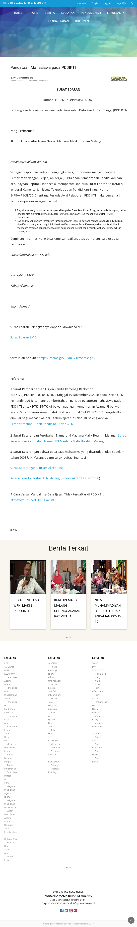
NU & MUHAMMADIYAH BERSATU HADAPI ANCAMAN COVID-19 (108, 611)
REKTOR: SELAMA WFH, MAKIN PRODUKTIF (26, 605)
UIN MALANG (24, 3)
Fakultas (114, 12)
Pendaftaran (58, 21)
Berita (50, 12)
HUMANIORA (10, 839)
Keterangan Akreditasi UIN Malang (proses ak (43, 478)
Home (18, 12)
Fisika (97, 684)
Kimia (97, 680)
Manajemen (56, 744)
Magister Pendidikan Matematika (10, 804)
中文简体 (121, 3)
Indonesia (81, 3)
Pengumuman (91, 12)
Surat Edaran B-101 (24, 337)
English (95, 3)
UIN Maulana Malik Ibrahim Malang (71, 923)
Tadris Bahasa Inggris (8, 758)
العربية (108, 3)
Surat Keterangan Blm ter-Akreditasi (36, 468)
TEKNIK (95, 733)
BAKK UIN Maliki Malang (22, 77)
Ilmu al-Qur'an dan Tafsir (51, 719)
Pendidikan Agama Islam (10, 681)
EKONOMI (53, 740)
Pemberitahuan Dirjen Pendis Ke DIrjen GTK (41, 424)
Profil (33, 12)
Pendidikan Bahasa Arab (10, 719)
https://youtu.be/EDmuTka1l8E (32, 500)
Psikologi (55, 765)
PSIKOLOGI (53, 761)
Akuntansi (55, 747)
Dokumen (82, 21)
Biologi (98, 677)
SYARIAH (52, 663)
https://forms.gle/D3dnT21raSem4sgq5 (67, 358)
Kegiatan (68, 12)
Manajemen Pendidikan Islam (11, 748)
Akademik (33, 80)
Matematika (100, 673)
